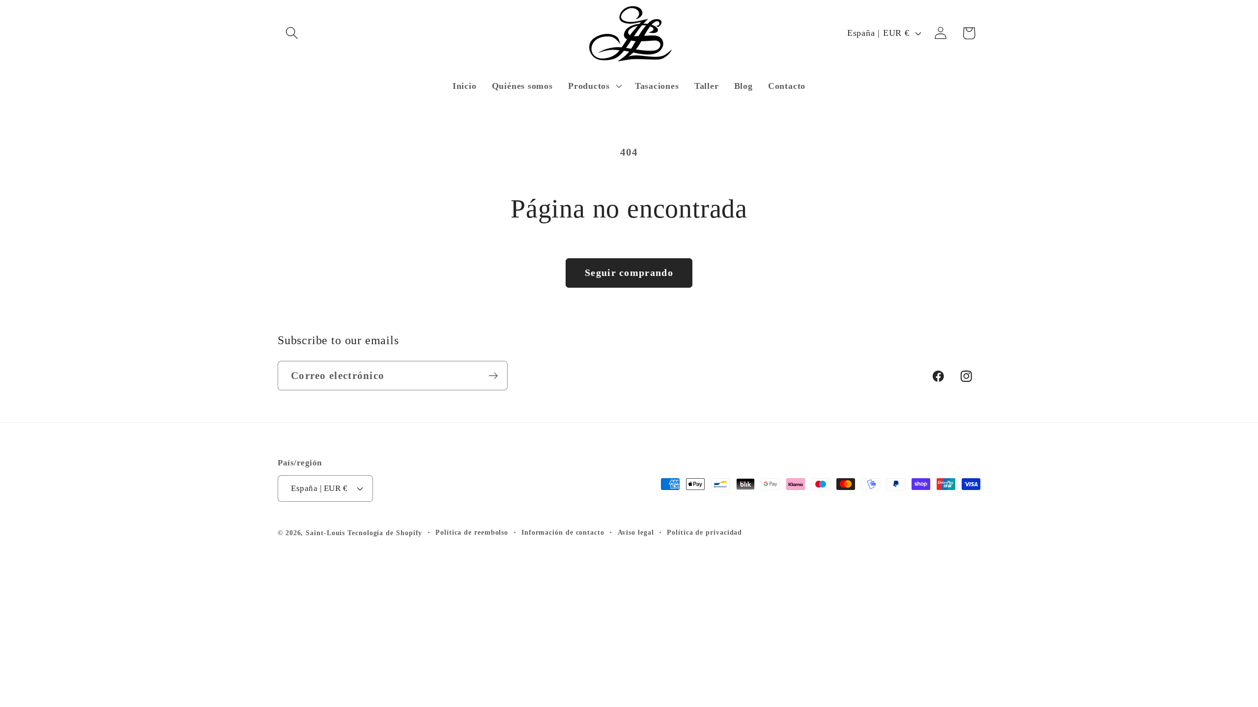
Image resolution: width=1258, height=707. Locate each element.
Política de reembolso (471, 532)
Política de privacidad (704, 532)
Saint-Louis (325, 533)
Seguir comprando (629, 273)
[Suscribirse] (493, 376)
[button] (292, 33)
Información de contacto (562, 532)
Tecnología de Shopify (384, 533)
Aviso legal (636, 532)
